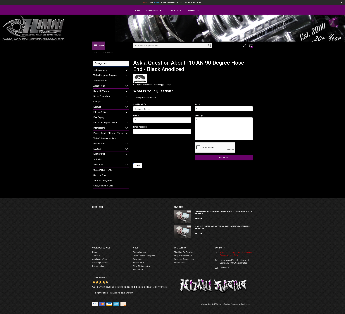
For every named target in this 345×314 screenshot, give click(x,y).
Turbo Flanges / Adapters (105, 75)
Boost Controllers (101, 96)
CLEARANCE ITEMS (102, 170)
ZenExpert (245, 304)
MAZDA (97, 149)
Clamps (97, 101)
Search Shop (179, 263)
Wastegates (138, 259)
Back (137, 165)
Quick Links (175, 10)
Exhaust (97, 107)
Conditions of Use (99, 259)
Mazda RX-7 (138, 263)
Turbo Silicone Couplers (104, 138)
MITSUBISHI (99, 154)
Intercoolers (99, 128)
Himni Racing (224, 304)
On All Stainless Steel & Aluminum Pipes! (172, 3)
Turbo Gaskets (100, 80)
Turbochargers (100, 70)
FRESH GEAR (138, 270)
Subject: (198, 104)
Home (137, 10)
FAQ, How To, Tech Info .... (185, 252)
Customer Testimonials (184, 259)
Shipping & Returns (100, 263)
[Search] (209, 45)
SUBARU (97, 159)
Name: (136, 115)
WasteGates (99, 143)
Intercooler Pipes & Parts (105, 122)
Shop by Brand (100, 175)
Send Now (223, 158)
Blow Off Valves (101, 91)
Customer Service (154, 10)
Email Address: (140, 127)
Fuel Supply (98, 117)
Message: (199, 115)
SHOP (101, 46)
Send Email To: (139, 104)
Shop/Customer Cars (103, 185)
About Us (96, 256)
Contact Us (193, 10)
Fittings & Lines (100, 112)
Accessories (99, 86)
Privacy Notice (98, 266)
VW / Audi (98, 164)
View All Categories (102, 180)
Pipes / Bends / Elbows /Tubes (108, 133)
